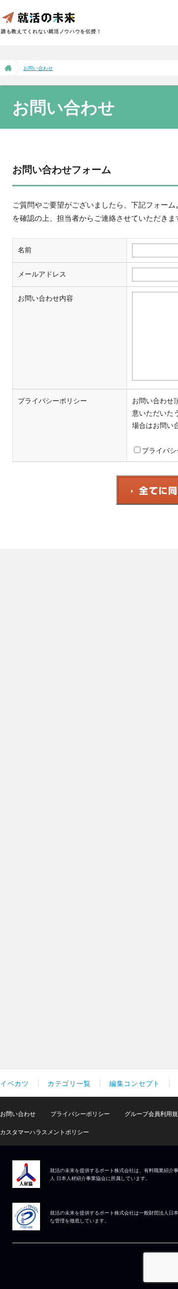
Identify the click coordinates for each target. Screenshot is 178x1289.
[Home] (7, 67)
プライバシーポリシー (80, 1113)
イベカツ (14, 1083)
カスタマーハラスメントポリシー (44, 1132)
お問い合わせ (18, 1113)
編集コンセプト (134, 1083)
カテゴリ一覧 (69, 1083)
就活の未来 (38, 17)
